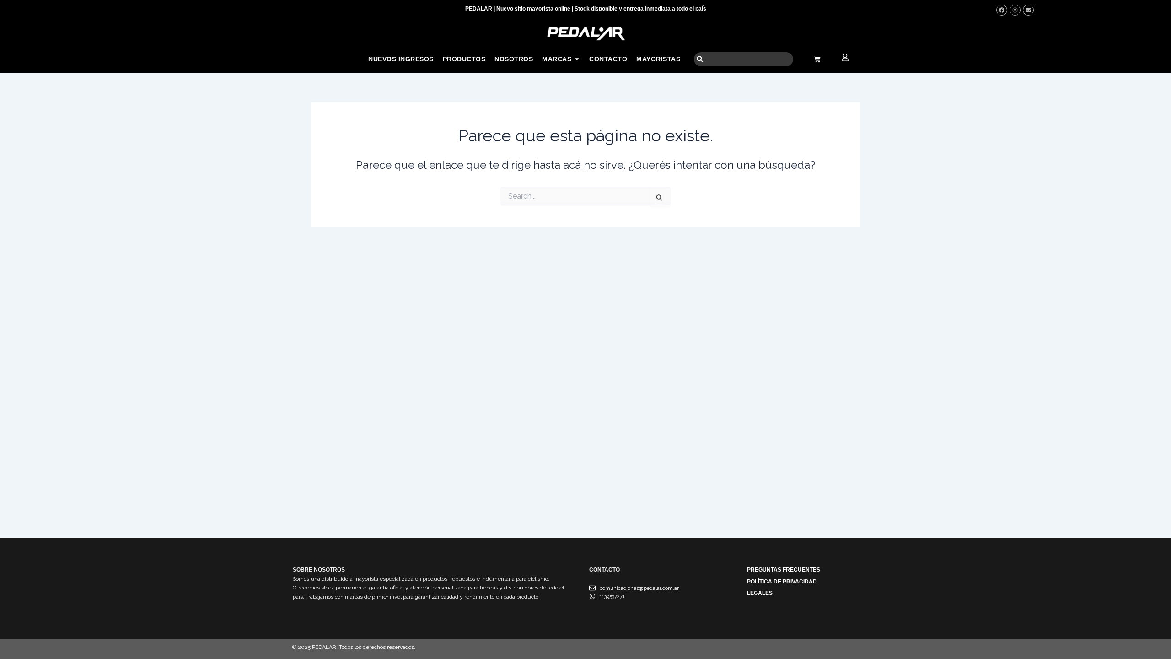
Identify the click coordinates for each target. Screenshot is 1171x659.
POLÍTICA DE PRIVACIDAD (782, 581)
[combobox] (743, 59)
